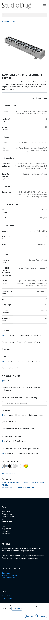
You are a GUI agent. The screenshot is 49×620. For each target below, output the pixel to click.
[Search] (44, 15)
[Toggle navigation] (44, 5)
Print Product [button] (10, 473)
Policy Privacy (7, 598)
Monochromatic (10, 21)
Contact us (6, 573)
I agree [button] (42, 616)
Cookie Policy (7, 596)
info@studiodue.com (9, 575)
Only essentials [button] (31, 616)
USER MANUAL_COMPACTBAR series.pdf (18, 487)
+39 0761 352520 (8, 578)
